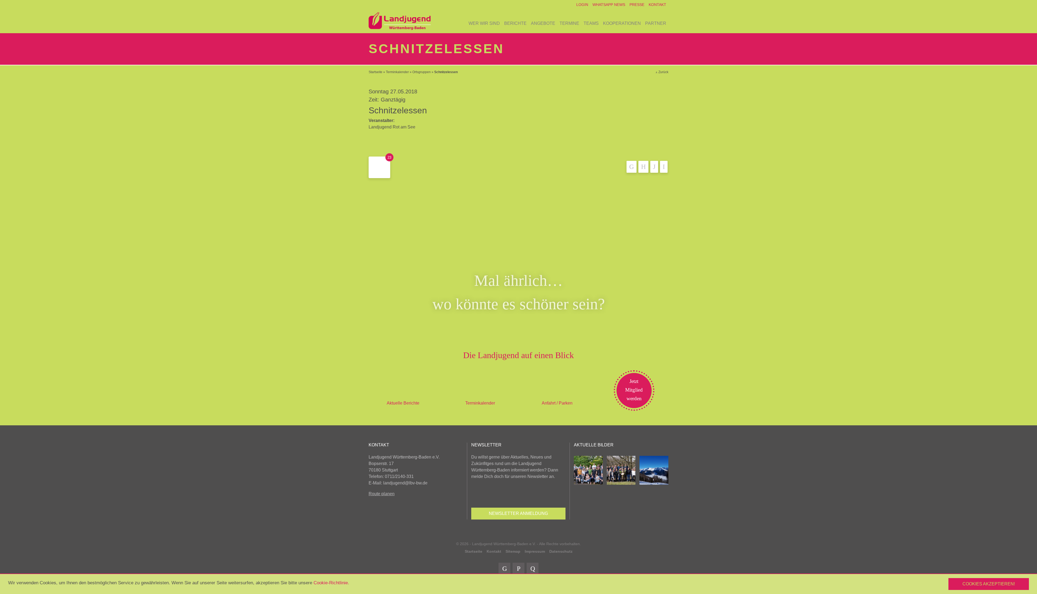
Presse (636, 4)
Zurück (663, 72)
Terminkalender (397, 72)
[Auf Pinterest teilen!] (654, 167)
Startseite (375, 72)
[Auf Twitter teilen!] (643, 167)
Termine (569, 23)
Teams (591, 23)
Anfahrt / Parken (557, 403)
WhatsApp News (608, 4)
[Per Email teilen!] (664, 167)
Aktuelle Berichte (403, 403)
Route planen (382, 493)
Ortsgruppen (421, 72)
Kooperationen (622, 23)
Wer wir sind (484, 23)
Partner (655, 23)
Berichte (515, 23)
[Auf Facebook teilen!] (632, 167)
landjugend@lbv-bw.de (405, 483)
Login (582, 4)
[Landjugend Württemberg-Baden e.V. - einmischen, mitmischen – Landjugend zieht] (400, 21)
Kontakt (657, 4)
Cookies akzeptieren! (988, 584)
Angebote (543, 23)
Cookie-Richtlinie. (331, 582)
